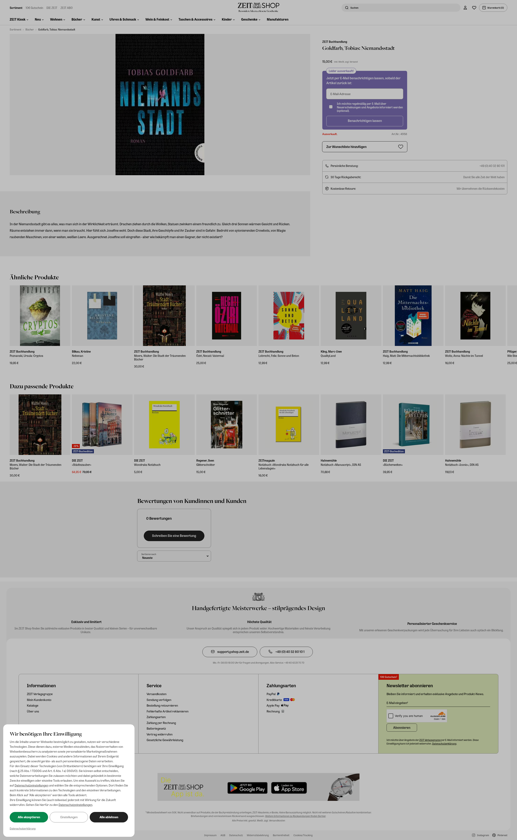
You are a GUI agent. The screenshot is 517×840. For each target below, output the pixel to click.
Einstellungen (69, 817)
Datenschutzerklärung (23, 828)
